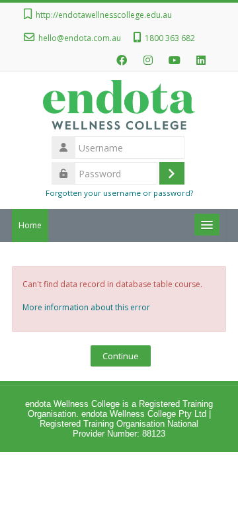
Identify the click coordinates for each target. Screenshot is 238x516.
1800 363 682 (170, 38)
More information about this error (86, 307)
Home (30, 225)
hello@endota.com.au (79, 38)
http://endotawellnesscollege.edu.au (104, 15)
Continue (120, 356)
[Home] (118, 107)
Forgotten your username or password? (119, 193)
